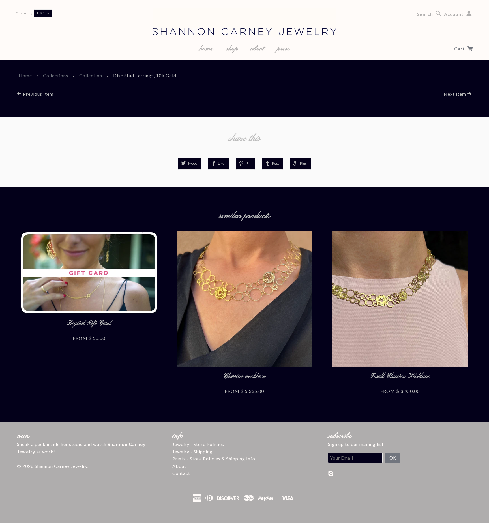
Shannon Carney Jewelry (61, 466)
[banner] (244, 22)
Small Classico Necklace (400, 376)
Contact (181, 473)
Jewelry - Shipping (192, 451)
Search (425, 14)
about (257, 48)
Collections (55, 75)
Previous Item (37, 94)
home (206, 48)
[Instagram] (331, 473)
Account (454, 14)
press (283, 48)
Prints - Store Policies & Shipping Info (213, 458)
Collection (90, 75)
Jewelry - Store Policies (198, 444)
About (179, 466)
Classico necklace (244, 376)
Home (25, 75)
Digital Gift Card (89, 323)
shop (232, 48)
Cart (460, 48)
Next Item (455, 94)
